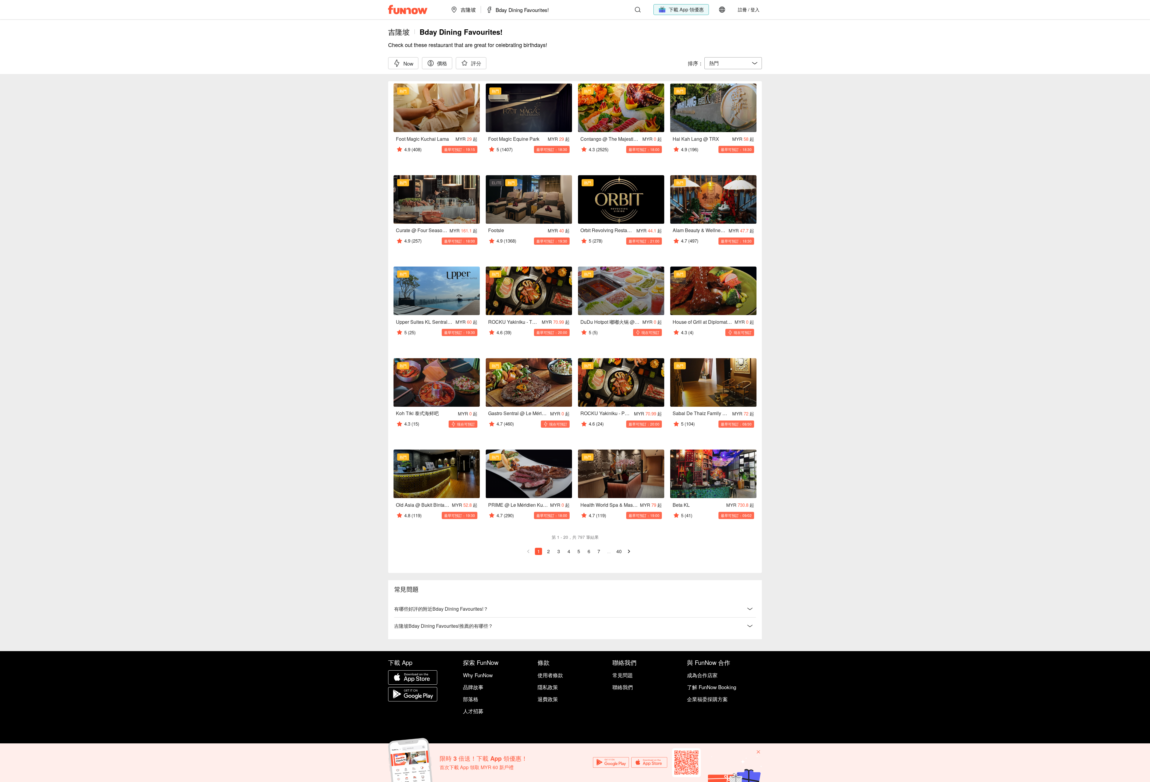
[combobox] (733, 63)
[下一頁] (628, 551)
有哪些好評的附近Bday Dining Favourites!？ (441, 608)
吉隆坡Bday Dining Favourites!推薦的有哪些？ (443, 625)
